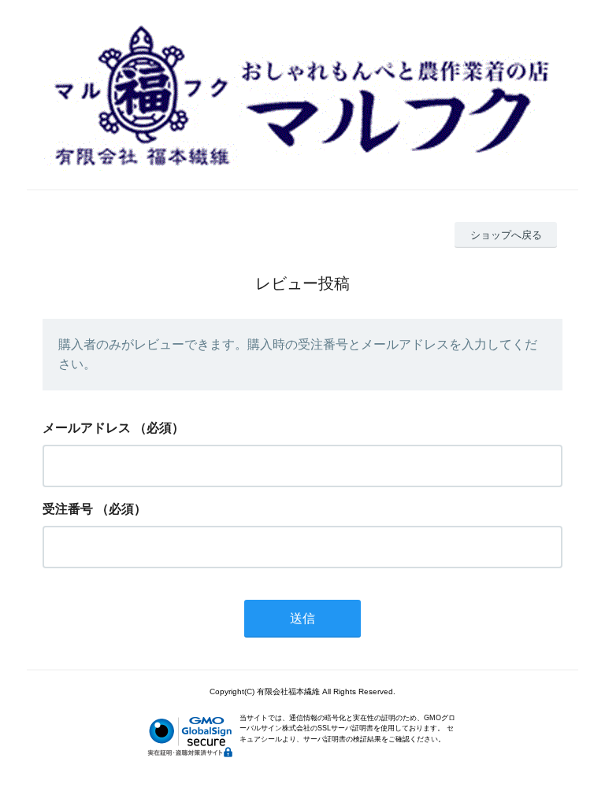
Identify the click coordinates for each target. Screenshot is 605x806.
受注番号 (68, 509)
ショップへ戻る (506, 235)
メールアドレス (87, 427)
